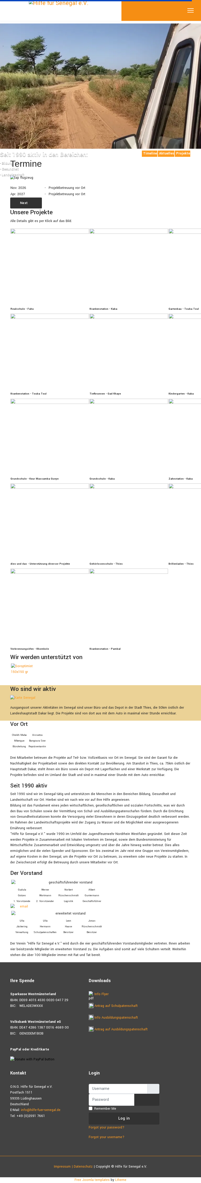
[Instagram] (19, 152)
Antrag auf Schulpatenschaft (115, 1005)
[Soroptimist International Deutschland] (31, 669)
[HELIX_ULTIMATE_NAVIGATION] (190, 10)
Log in (124, 1118)
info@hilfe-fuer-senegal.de (40, 1110)
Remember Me (105, 1108)
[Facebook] (11, 152)
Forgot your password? (106, 1127)
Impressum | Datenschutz (73, 1166)
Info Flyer (101, 994)
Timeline (150, 153)
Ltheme (120, 1180)
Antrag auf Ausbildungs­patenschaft (120, 1029)
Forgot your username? (106, 1137)
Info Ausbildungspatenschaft (115, 1017)
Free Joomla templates (92, 1180)
